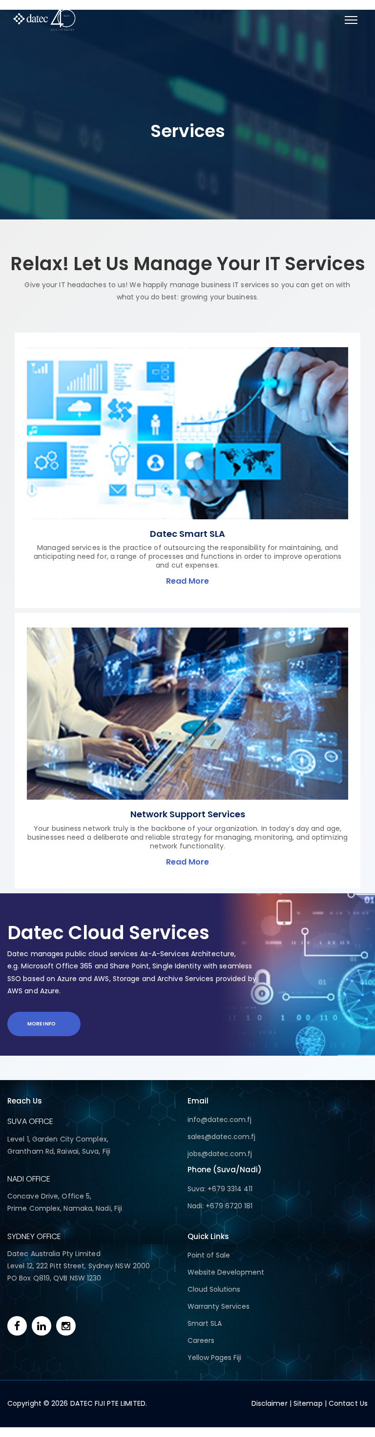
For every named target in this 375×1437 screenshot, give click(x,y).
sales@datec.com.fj (221, 1137)
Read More (187, 581)
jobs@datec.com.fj (220, 1154)
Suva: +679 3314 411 (220, 1189)
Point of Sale (209, 1255)
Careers (201, 1340)
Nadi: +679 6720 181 (220, 1206)
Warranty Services (219, 1306)
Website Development (226, 1272)
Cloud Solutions (214, 1289)
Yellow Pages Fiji (214, 1357)
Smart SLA (205, 1323)
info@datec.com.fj (219, 1119)
